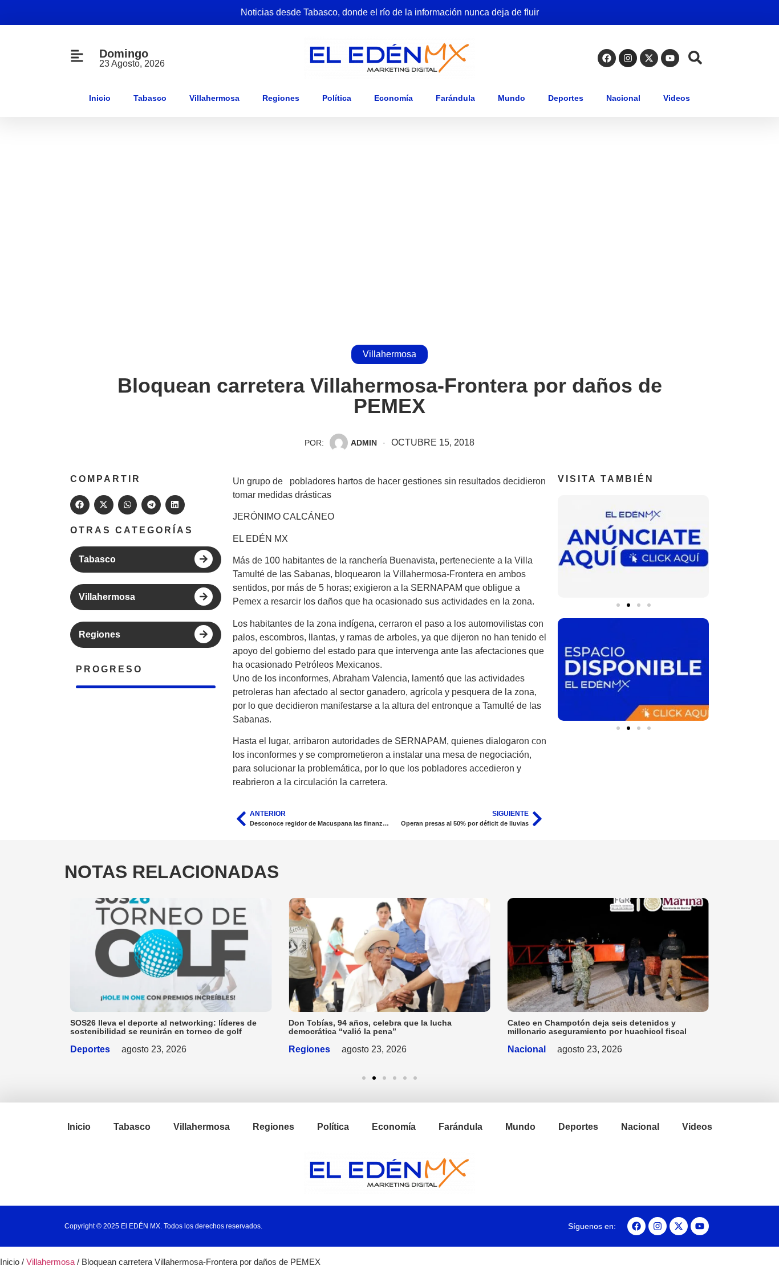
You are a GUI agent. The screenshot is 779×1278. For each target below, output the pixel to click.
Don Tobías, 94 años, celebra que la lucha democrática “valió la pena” (370, 1027)
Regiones (280, 98)
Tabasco (150, 98)
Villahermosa (214, 98)
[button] (80, 505)
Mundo (511, 98)
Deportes (565, 98)
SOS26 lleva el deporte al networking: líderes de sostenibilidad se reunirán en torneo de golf (163, 1027)
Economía (393, 98)
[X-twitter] (649, 58)
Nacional (623, 98)
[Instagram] (628, 58)
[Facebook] (607, 58)
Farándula (455, 98)
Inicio (100, 98)
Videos (676, 98)
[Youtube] (670, 58)
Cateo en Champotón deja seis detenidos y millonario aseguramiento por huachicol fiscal (597, 1027)
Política (336, 98)
